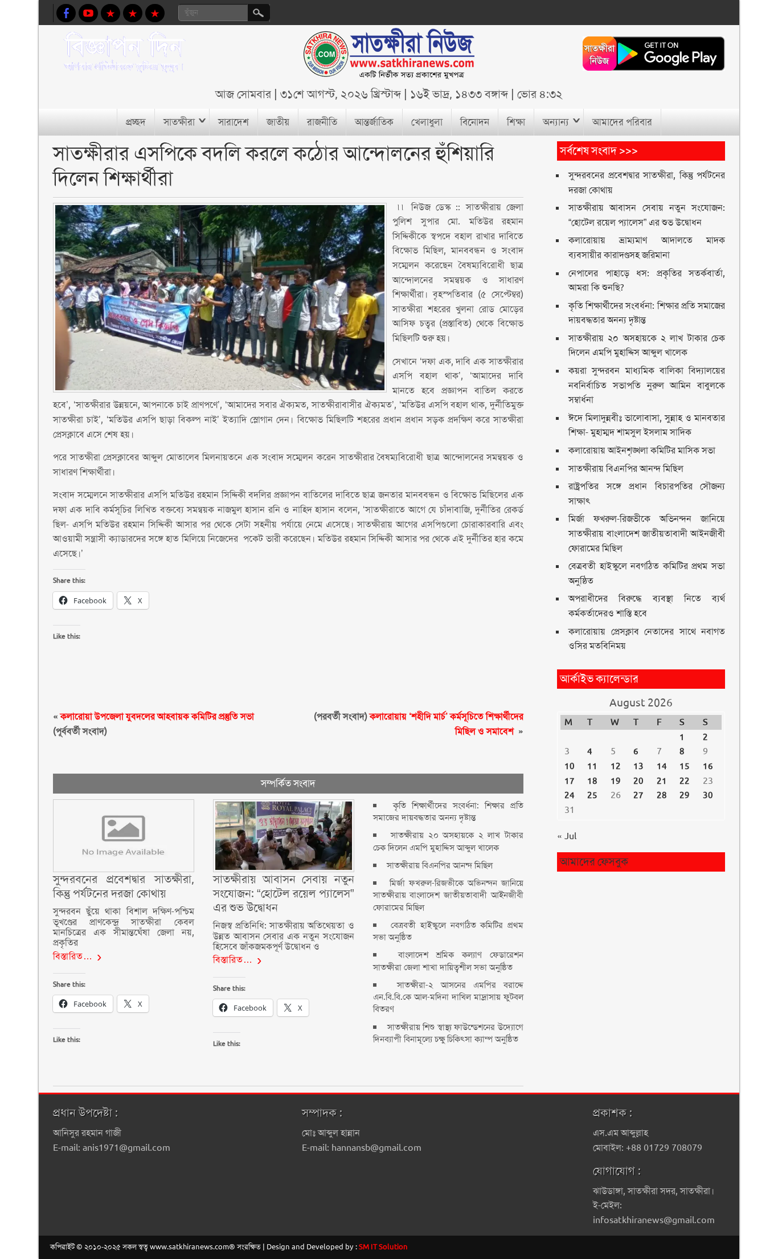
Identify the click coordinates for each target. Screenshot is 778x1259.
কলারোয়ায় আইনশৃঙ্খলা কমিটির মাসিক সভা (641, 450)
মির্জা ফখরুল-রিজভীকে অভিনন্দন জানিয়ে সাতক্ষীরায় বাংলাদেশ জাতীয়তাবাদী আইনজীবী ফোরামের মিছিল (448, 895)
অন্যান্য (556, 122)
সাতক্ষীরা (179, 122)
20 (638, 781)
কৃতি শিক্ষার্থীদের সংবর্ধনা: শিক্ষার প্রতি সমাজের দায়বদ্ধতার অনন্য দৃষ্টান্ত (448, 811)
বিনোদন (474, 122)
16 (708, 766)
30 (708, 795)
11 (592, 766)
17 (569, 781)
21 (662, 781)
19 (616, 781)
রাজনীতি (322, 122)
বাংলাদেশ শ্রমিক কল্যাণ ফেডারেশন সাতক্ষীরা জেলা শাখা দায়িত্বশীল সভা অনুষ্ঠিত (448, 960)
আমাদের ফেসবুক (594, 862)
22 (684, 781)
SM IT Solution (383, 1247)
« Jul (566, 836)
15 (684, 766)
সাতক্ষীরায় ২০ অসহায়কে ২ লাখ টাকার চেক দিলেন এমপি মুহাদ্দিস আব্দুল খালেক (448, 841)
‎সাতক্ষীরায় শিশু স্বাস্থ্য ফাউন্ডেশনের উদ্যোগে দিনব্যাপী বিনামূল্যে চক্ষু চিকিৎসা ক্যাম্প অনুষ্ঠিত (448, 1033)
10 (569, 766)
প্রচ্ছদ (136, 122)
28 (662, 795)
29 (684, 795)
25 (592, 795)
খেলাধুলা (427, 122)
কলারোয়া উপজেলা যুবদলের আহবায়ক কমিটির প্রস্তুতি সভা (157, 716)
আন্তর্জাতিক (374, 122)
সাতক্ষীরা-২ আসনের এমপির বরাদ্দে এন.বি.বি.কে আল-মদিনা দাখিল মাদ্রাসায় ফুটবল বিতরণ (448, 997)
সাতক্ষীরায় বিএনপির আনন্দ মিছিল (440, 865)
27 (638, 795)
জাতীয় (278, 122)
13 (638, 766)
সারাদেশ (233, 122)
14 (662, 766)
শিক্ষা (516, 122)
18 (592, 781)
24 (569, 795)
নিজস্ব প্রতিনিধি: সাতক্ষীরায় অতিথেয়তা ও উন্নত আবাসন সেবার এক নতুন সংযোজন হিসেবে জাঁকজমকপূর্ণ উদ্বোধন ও (283, 936)
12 (616, 766)
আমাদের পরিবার (622, 122)
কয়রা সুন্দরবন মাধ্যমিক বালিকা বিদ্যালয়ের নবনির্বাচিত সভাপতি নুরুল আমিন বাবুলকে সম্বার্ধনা (646, 385)
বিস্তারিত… (73, 956)
